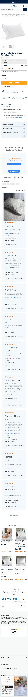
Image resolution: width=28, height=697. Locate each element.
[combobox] (14, 9)
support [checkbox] (12, 184)
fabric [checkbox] (4, 184)
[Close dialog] (26, 676)
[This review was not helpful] (21, 244)
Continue (7, 686)
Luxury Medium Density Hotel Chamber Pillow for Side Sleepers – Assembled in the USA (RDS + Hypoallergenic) (20, 543)
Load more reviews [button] (14, 515)
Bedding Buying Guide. (16, 117)
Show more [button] (5, 187)
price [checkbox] (17, 184)
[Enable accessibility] (3, 687)
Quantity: (3, 75)
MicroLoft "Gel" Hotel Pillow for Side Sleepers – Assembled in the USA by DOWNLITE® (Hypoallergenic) (7, 571)
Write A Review (14, 171)
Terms (5, 694)
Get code (22, 606)
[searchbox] (8, 177)
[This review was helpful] (19, 244)
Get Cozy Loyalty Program (9, 668)
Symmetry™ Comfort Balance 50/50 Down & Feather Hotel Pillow (20, 569)
